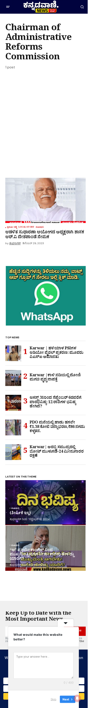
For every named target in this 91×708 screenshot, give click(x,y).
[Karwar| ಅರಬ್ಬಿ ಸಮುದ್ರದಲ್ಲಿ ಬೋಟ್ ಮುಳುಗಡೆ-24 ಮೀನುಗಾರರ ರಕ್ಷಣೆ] (13, 452)
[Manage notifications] (77, 698)
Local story (26, 228)
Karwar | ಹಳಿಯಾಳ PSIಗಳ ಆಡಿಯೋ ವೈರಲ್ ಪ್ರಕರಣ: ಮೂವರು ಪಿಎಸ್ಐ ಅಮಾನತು (56, 353)
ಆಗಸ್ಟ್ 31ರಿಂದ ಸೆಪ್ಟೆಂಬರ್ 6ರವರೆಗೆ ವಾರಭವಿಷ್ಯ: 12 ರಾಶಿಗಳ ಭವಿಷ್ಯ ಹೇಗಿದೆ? (55, 402)
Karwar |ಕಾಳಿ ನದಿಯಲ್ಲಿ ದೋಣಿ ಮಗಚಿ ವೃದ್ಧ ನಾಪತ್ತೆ (55, 378)
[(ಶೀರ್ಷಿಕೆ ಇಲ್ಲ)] (45, 502)
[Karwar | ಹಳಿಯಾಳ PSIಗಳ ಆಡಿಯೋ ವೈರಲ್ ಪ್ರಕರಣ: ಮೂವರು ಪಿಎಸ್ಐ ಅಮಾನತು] (13, 353)
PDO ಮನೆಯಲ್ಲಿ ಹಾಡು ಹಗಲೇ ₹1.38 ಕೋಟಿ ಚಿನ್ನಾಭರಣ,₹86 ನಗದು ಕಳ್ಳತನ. (57, 427)
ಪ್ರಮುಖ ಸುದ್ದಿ (12, 228)
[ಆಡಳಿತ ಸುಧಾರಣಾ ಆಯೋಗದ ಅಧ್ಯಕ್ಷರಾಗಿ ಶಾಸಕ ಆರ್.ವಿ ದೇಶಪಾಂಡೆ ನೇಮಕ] (45, 200)
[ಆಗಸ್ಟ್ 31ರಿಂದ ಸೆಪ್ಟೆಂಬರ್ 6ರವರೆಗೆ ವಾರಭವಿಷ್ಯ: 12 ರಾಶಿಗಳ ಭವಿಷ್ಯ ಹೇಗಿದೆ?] (13, 403)
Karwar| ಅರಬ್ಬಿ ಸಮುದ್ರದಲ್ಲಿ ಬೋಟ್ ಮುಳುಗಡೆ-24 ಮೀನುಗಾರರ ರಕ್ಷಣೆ (56, 452)
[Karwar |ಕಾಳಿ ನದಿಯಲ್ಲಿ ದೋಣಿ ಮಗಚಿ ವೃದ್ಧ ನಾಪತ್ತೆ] (13, 378)
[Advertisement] (45, 125)
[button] (8, 6)
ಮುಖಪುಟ (40, 228)
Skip (53, 699)
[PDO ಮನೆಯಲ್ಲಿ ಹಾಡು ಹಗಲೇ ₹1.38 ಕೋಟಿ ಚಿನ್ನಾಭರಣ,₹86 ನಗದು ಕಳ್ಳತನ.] (13, 427)
